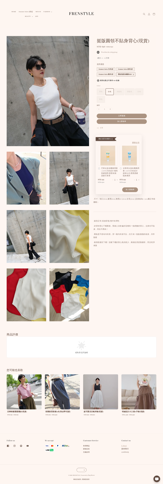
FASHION (46, 12)
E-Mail (124, 446)
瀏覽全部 (135, 143)
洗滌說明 (86, 452)
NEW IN (38, 12)
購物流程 (86, 449)
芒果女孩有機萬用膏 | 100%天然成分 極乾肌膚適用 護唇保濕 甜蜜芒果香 (109, 172)
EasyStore (91, 475)
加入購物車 (121, 121)
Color (98, 86)
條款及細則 (77, 479)
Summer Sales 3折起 (26, 12)
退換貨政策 (86, 479)
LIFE (36, 16)
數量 (98, 105)
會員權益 (86, 446)
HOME (14, 12)
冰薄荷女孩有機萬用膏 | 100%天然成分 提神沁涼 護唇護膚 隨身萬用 (131, 172)
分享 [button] (101, 128)
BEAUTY (28, 16)
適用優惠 (100, 64)
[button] (144, 14)
